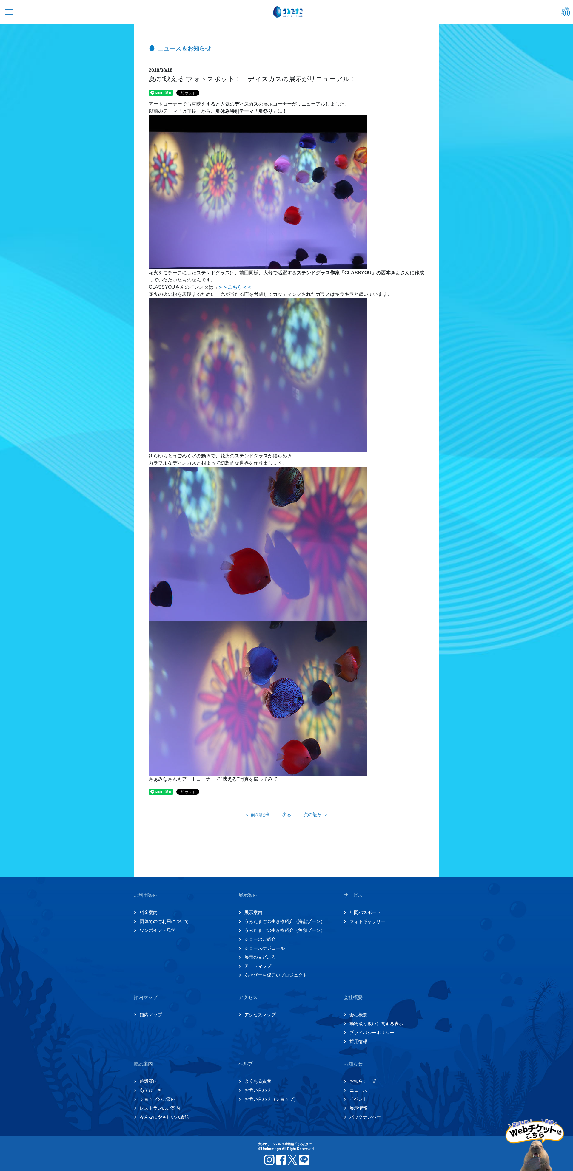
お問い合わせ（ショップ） (271, 1099)
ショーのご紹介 (260, 939)
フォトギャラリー (367, 921)
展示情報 (358, 1107)
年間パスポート (365, 912)
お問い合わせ (257, 1090)
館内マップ (151, 1014)
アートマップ (257, 966)
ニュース (358, 1090)
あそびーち (151, 1090)
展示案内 (253, 912)
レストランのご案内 (160, 1107)
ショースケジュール (264, 948)
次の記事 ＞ (315, 814)
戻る (286, 814)
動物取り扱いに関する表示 (376, 1023)
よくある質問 (257, 1081)
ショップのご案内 (157, 1099)
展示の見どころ (260, 957)
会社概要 (358, 1014)
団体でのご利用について (164, 921)
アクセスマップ (260, 1014)
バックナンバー (365, 1116)
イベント (358, 1099)
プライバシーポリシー (371, 1032)
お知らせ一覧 (362, 1081)
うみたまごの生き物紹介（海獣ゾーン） (284, 921)
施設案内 (149, 1081)
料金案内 (149, 912)
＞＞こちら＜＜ (235, 287)
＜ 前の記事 (257, 814)
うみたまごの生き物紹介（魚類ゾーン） (284, 930)
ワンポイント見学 (157, 930)
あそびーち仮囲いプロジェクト (275, 974)
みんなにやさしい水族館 (164, 1116)
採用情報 (358, 1041)
